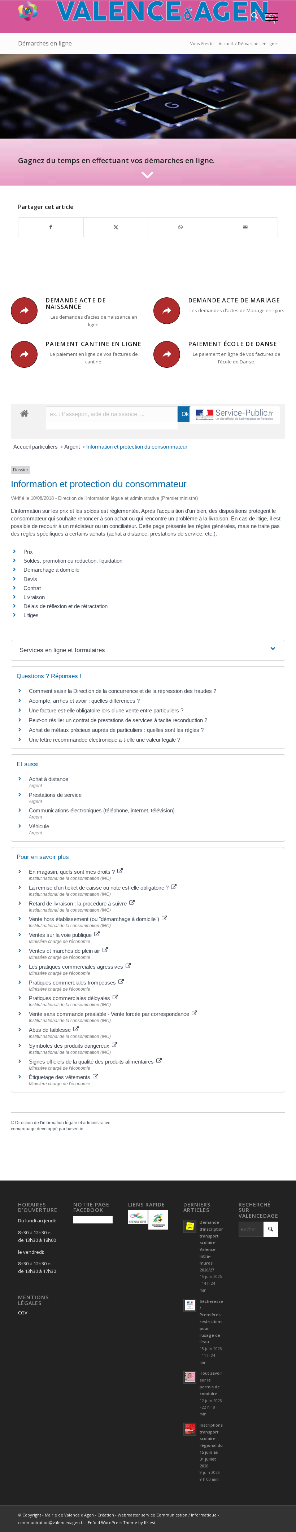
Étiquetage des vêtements (60, 1077)
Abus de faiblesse (50, 1030)
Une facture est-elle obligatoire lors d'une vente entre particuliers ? (107, 710)
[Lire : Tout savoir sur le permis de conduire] (189, 1377)
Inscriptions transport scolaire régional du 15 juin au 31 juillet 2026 (211, 1445)
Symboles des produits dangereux (70, 1046)
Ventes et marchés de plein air (65, 951)
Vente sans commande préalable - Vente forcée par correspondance (110, 1014)
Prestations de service (55, 795)
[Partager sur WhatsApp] (180, 227)
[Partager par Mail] (245, 227)
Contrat (32, 588)
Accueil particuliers (36, 447)
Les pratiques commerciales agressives (77, 967)
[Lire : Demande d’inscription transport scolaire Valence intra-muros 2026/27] (189, 1226)
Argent (72, 447)
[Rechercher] (251, 16)
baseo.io (74, 1128)
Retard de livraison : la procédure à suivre (78, 903)
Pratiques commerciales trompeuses (73, 982)
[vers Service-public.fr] (235, 415)
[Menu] (268, 16)
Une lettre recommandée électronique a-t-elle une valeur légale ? (104, 740)
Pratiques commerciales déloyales (70, 998)
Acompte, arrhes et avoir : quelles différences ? (84, 701)
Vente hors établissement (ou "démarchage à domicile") (95, 919)
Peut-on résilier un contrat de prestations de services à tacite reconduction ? (118, 720)
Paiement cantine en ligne (93, 344)
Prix (28, 552)
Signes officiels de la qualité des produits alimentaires (92, 1062)
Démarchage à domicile (51, 570)
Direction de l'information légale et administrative (62, 1122)
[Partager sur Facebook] (50, 227)
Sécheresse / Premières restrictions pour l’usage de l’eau (211, 1322)
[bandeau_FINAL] (148, 16)
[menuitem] (251, 16)
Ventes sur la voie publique (61, 935)
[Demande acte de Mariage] (166, 310)
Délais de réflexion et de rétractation (65, 606)
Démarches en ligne (45, 43)
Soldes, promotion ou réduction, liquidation (72, 561)
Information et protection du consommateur (136, 447)
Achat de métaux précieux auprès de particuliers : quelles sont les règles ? (116, 730)
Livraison (34, 597)
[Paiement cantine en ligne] (24, 354)
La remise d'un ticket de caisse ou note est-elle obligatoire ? (99, 888)
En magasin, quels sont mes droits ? (72, 872)
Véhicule (39, 826)
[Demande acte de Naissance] (24, 310)
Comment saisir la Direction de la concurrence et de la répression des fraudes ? (122, 691)
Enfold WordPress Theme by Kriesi (121, 1522)
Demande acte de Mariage (234, 300)
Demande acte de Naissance (75, 303)
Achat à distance (48, 779)
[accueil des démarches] (24, 413)
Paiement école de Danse (232, 344)
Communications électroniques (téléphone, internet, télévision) (102, 810)
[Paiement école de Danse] (166, 354)
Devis (30, 579)
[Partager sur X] (116, 227)
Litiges (31, 615)
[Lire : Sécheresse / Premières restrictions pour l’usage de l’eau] (189, 1305)
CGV (22, 1312)
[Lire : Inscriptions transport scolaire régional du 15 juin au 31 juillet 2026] (189, 1429)
